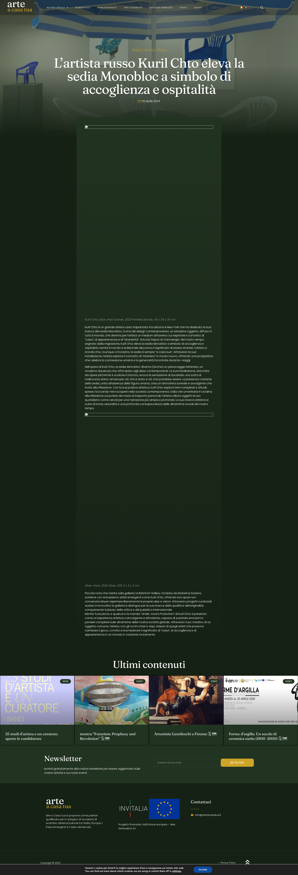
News (162, 49)
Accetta (203, 869)
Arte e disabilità (133, 7)
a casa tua (19, 9)
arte (55, 800)
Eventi (183, 7)
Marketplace (82, 7)
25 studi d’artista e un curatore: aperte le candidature (31, 736)
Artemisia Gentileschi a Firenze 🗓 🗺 (185, 734)
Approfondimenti (107, 7)
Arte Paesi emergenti (161, 7)
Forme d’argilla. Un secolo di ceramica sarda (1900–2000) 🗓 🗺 (258, 736)
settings (176, 871)
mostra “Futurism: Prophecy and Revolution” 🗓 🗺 (108, 736)
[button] (262, 7)
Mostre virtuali (56, 7)
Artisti (198, 7)
